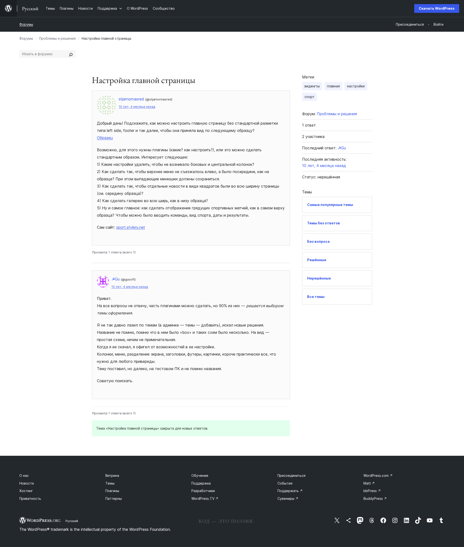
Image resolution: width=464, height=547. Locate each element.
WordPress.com (378, 475)
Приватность (30, 498)
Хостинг (26, 491)
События (284, 483)
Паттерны (113, 498)
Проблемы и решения (57, 38)
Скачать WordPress (437, 8)
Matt (369, 483)
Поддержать (290, 491)
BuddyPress (375, 498)
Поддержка (201, 483)
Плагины (112, 491)
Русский (71, 521)
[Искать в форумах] (70, 54)
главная (333, 86)
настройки (356, 86)
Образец (105, 137)
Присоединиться (291, 475)
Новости (26, 483)
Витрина (112, 475)
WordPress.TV (204, 498)
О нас (24, 475)
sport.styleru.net (130, 227)
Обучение (199, 475)
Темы (110, 483)
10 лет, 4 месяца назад (137, 106)
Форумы (26, 24)
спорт (309, 97)
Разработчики (203, 491)
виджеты (312, 86)
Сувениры (287, 498)
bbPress (372, 491)
